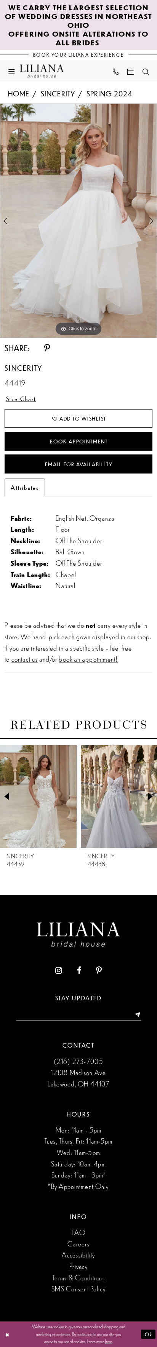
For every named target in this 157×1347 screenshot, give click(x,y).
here (108, 1341)
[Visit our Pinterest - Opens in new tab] (99, 971)
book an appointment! (88, 658)
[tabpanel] (78, 221)
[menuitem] (11, 71)
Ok (148, 1334)
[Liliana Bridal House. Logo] (42, 71)
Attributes (25, 487)
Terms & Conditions (78, 1277)
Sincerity (58, 93)
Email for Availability (78, 464)
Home (18, 93)
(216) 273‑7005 (78, 1061)
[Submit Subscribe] (135, 1014)
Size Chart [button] (21, 398)
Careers (78, 1243)
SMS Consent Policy (78, 1288)
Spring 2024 (110, 93)
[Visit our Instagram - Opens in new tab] (58, 971)
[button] (11, 71)
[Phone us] (116, 71)
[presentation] (38, 796)
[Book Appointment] (130, 71)
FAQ (78, 1232)
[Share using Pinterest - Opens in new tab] (47, 348)
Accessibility (78, 1254)
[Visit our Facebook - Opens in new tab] (79, 971)
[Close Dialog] (7, 1334)
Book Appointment (78, 441)
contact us (24, 658)
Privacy (78, 1266)
